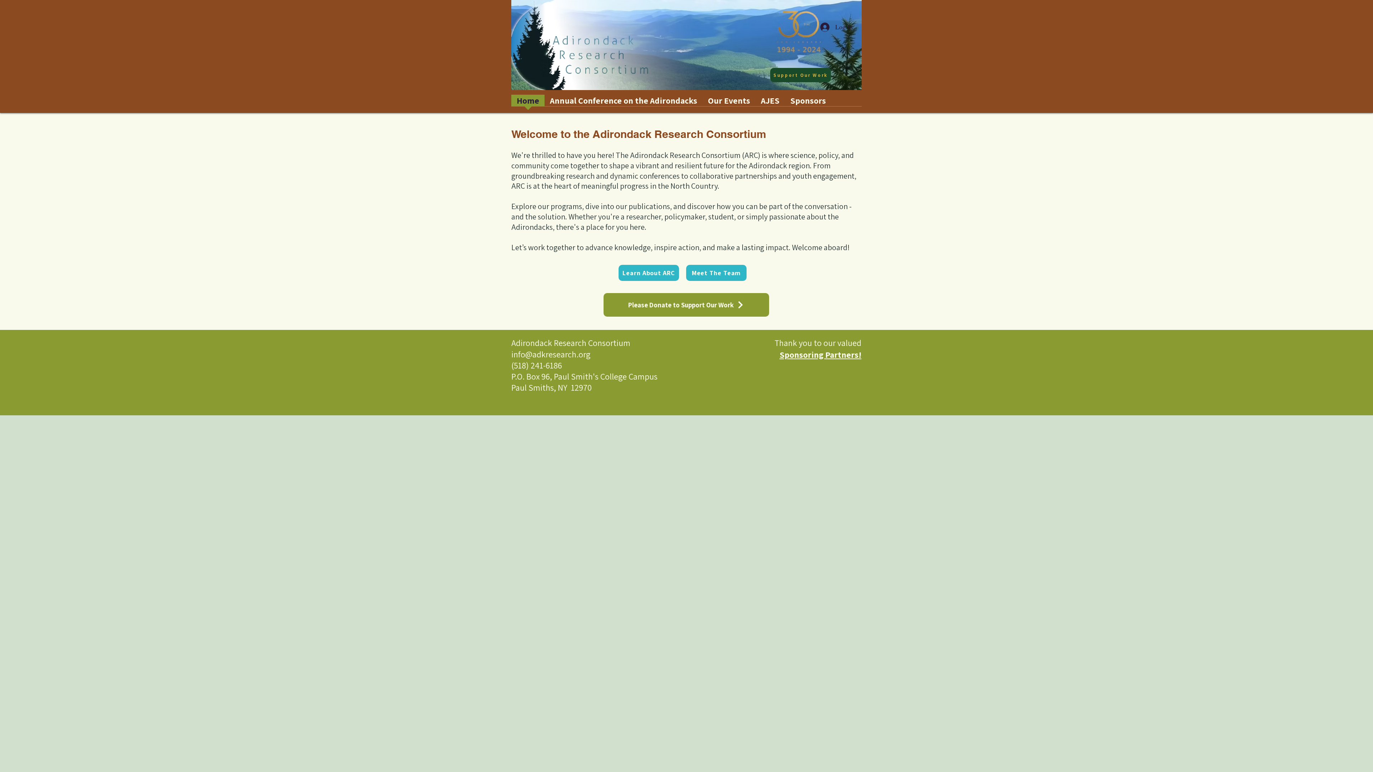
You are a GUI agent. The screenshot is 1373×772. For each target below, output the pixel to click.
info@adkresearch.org (550, 354)
